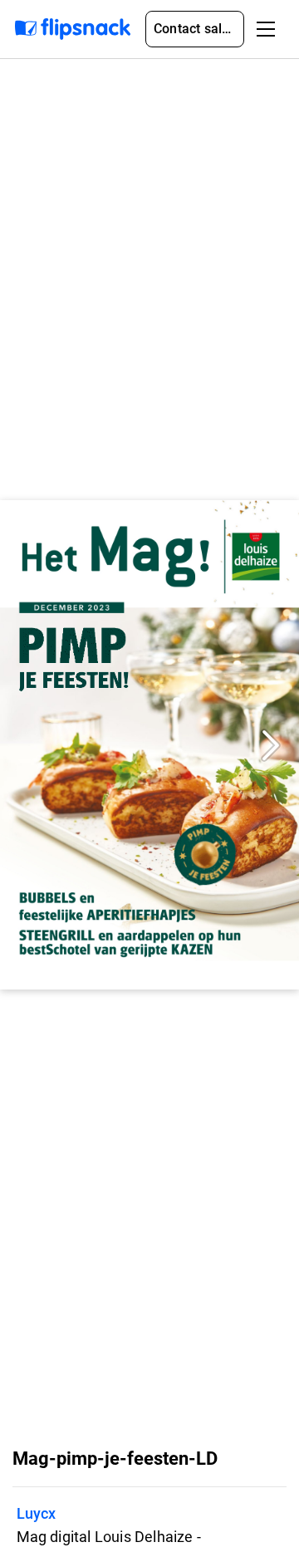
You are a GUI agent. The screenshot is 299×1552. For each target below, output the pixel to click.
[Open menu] (266, 29)
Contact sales (195, 29)
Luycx (36, 1513)
